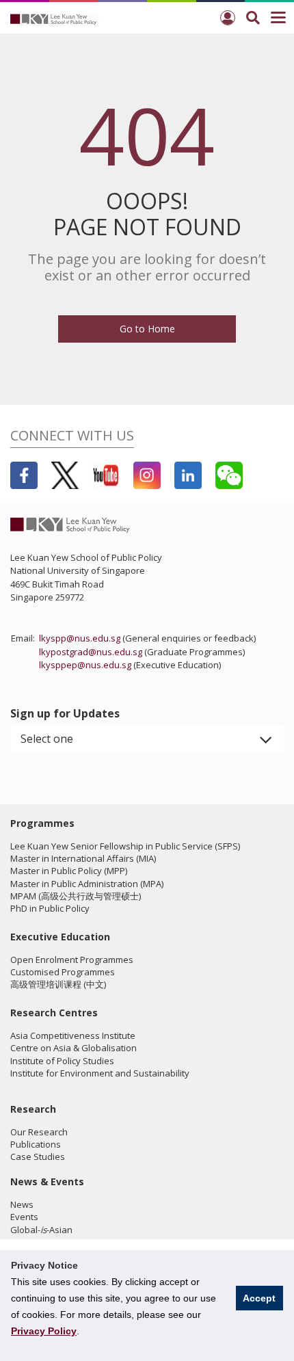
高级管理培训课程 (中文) (58, 984)
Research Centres (54, 1012)
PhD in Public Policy (50, 908)
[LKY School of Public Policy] (54, 18)
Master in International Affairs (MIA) (83, 858)
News (22, 1204)
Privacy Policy (44, 1330)
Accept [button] (259, 1298)
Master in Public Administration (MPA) (86, 883)
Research (33, 1108)
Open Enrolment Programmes (71, 959)
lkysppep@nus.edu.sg (85, 665)
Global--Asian (41, 1230)
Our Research (39, 1132)
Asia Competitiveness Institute (72, 1035)
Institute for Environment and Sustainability (99, 1073)
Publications (35, 1144)
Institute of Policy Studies (62, 1061)
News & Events (47, 1181)
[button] (147, 739)
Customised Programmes (62, 972)
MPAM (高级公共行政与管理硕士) (75, 896)
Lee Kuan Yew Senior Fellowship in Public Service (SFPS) (125, 846)
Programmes (42, 823)
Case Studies (37, 1156)
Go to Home (147, 328)
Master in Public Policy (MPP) (68, 870)
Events (24, 1217)
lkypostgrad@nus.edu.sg (90, 652)
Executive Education (60, 936)
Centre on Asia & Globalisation (73, 1048)
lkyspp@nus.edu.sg (79, 638)
